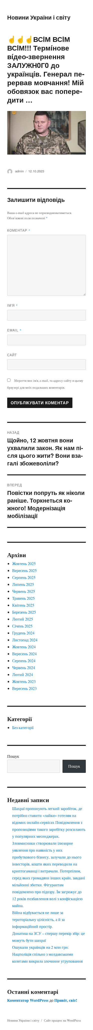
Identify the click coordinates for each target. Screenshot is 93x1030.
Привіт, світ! (65, 1000)
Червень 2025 (23, 591)
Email (14, 330)
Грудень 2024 (23, 632)
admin (19, 171)
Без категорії (22, 727)
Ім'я (12, 305)
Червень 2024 (23, 667)
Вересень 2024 (24, 653)
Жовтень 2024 (24, 646)
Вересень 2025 (24, 570)
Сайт (12, 354)
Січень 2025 (22, 625)
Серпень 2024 (23, 660)
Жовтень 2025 (24, 563)
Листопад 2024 (24, 639)
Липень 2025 (23, 584)
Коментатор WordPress (27, 1000)
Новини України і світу (38, 17)
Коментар (19, 230)
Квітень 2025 (23, 605)
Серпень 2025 (23, 577)
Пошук (13, 756)
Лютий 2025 (22, 619)
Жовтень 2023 (24, 681)
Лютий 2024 (22, 674)
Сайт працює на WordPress (62, 1020)
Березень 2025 (24, 612)
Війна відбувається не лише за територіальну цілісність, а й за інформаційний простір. (38, 919)
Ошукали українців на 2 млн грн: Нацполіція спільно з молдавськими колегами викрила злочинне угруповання (47, 954)
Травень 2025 (23, 598)
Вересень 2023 (24, 688)
